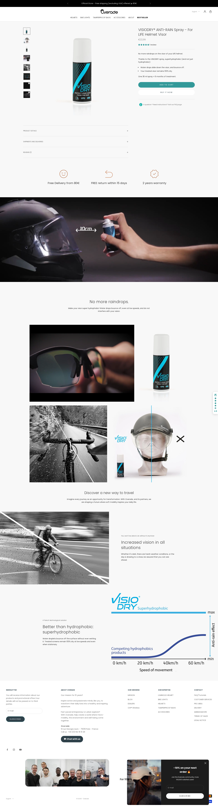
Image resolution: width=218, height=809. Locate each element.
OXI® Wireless (134, 708)
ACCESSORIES (119, 17)
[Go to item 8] (26, 94)
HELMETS (73, 17)
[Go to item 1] (26, 31)
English (194, 11)
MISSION (131, 695)
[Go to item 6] (26, 76)
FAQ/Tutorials (200, 695)
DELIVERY (198, 708)
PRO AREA (198, 703)
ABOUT (131, 17)
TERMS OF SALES (201, 716)
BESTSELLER (142, 17)
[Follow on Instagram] (14, 749)
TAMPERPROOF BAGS (102, 17)
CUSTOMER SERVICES (203, 699)
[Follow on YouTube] (20, 749)
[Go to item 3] (26, 49)
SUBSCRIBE (185, 796)
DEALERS (131, 703)
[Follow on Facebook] (7, 749)
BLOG (130, 699)
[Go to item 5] (26, 67)
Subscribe (15, 719)
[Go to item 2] (26, 40)
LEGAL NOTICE (200, 720)
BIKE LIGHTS (85, 17)
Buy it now (166, 92)
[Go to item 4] (26, 58)
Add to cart (167, 85)
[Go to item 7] (26, 85)
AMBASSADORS (200, 712)
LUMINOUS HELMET (165, 695)
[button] (144, 44)
